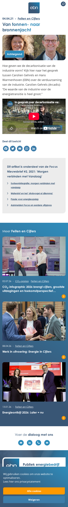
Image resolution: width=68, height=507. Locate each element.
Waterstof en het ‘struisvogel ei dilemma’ (32, 193)
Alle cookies (34, 491)
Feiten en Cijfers (29, 18)
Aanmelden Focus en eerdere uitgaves (31, 205)
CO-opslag (22, 281)
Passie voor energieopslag (24, 199)
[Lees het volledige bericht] (34, 258)
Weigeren (34, 499)
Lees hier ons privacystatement (21, 481)
